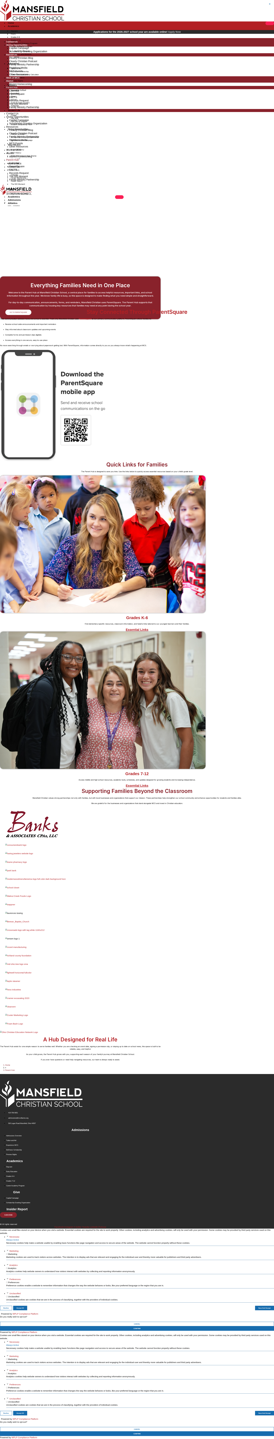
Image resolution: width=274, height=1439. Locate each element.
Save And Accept (264, 1308)
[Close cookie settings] (267, 1232)
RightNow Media (18, 67)
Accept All (20, 1308)
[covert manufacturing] (15, 947)
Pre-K (13, 34)
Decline (6, 1308)
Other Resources (18, 74)
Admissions (14, 200)
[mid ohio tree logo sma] (16, 964)
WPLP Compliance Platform (25, 1314)
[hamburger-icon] (269, 23)
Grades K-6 (15, 37)
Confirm (137, 1328)
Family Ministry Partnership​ (24, 107)
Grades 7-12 (137, 773)
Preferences (15, 1279)
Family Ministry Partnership (24, 64)
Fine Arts (14, 118)
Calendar (14, 90)
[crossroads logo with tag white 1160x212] (25, 930)
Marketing (14, 1251)
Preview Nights (17, 81)
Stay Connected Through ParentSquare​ (137, 312)
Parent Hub (12, 87)
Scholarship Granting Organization (28, 51)
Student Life (14, 110)
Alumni (9, 81)
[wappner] (10, 904)
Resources (11, 54)
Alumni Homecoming (20, 84)
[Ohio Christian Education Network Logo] (19, 1032)
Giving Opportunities (16, 45)
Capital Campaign (19, 48)
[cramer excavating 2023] (17, 998)
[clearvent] (10, 1007)
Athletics (12, 203)
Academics (13, 26)
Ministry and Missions (22, 54)
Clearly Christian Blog (21, 58)
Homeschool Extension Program (24, 43)
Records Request (19, 100)
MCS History (16, 153)
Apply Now (174, 31)
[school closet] (12, 887)
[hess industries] (13, 990)
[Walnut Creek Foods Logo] (18, 896)
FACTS (13, 97)
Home (11, 23)
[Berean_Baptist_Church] (17, 921)
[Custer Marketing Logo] (16, 1015)
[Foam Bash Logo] (14, 1024)
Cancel (137, 1324)
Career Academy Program (21, 46)
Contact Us (12, 41)
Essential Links (137, 629)
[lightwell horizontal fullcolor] (18, 972)
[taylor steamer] (12, 981)
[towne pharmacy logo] (16, 862)
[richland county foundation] (18, 956)
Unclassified (15, 1293)
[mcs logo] (32, 10)
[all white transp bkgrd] (41, 1094)
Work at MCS (13, 77)
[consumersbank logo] (15, 845)
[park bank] (10, 870)
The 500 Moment (18, 184)
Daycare (14, 31)
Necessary (14, 1237)
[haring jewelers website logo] (19, 853)
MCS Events (16, 71)
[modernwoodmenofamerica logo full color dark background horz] (35, 879)
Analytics (13, 1265)
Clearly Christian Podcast (23, 61)
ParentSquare (17, 94)
